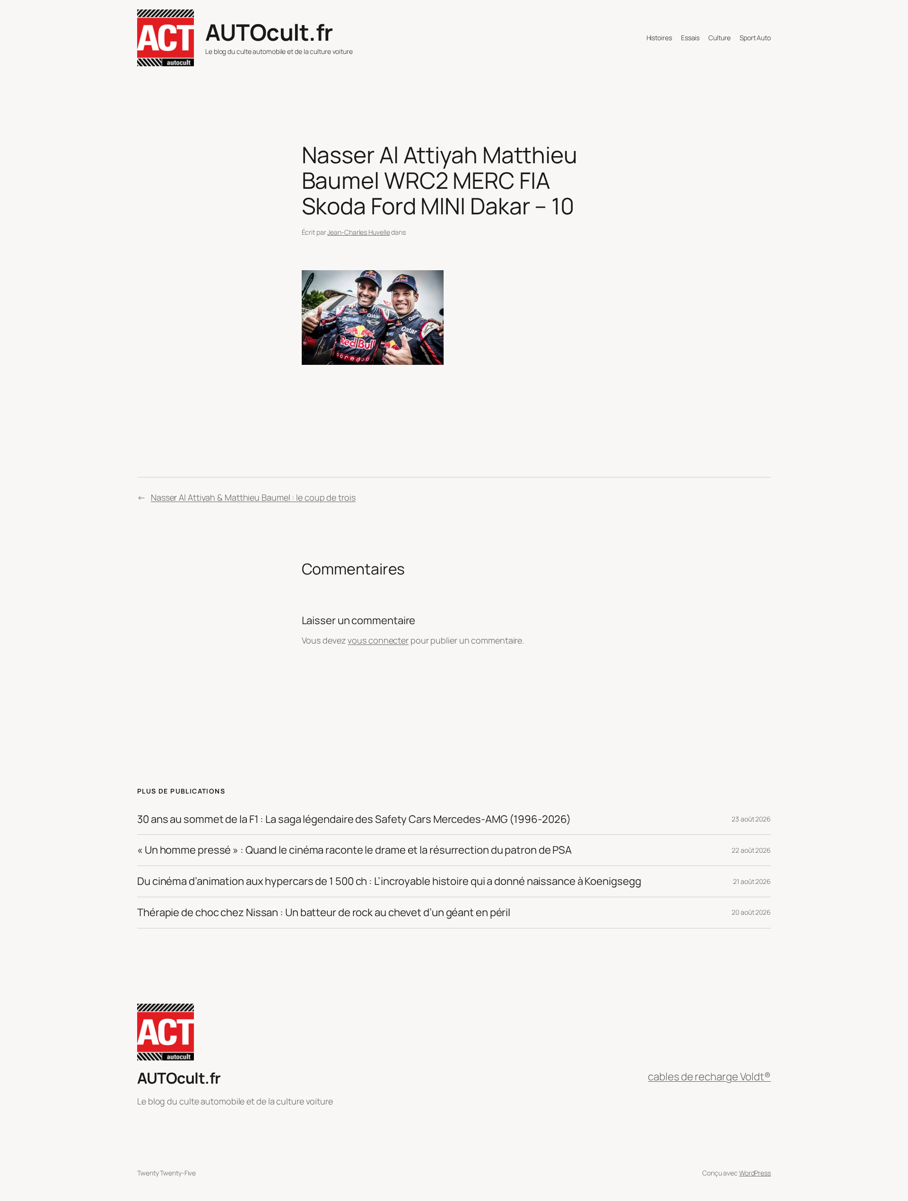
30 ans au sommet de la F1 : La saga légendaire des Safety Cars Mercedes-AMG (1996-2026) (354, 819)
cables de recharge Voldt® (709, 1076)
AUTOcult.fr (269, 32)
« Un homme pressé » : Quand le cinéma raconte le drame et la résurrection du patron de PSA (354, 850)
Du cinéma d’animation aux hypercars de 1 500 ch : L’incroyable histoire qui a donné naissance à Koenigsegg (389, 881)
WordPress (755, 1172)
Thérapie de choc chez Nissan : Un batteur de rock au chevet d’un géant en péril (323, 912)
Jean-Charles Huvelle (358, 232)
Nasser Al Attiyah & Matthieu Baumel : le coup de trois (253, 497)
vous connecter (378, 640)
